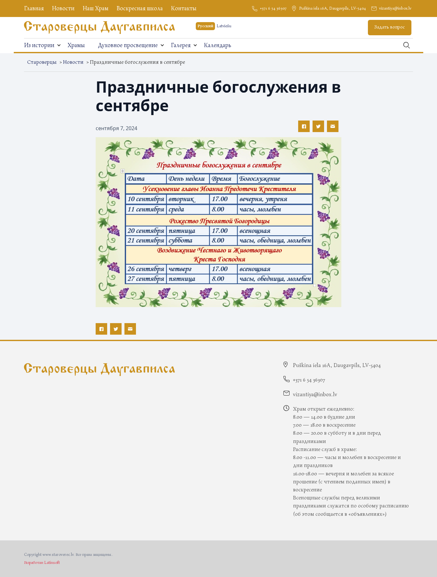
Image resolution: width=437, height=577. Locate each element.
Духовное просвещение (128, 45)
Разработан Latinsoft (42, 562)
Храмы (76, 45)
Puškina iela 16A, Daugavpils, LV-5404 (332, 8)
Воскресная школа (139, 8)
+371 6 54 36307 (273, 8)
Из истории (39, 45)
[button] (42, 45)
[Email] (332, 126)
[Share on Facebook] (304, 126)
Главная (34, 8)
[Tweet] (318, 126)
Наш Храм (95, 8)
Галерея (181, 45)
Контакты (183, 8)
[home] (99, 28)
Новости (63, 8)
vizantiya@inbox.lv (395, 8)
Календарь (217, 45)
